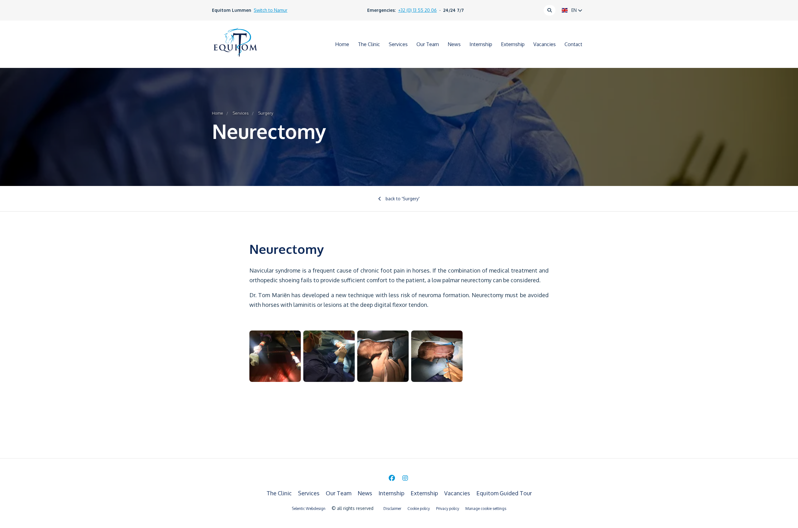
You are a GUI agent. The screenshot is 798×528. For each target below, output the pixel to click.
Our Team (427, 44)
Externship (513, 44)
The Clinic (369, 44)
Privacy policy (447, 508)
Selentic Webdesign (308, 508)
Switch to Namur (270, 10)
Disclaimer (392, 508)
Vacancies (544, 44)
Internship (480, 44)
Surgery (265, 113)
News (454, 44)
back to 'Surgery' (402, 198)
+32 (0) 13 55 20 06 (417, 10)
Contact (573, 44)
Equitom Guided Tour (504, 493)
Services (398, 44)
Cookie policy (418, 508)
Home (342, 44)
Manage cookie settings (485, 508)
